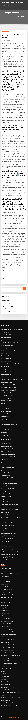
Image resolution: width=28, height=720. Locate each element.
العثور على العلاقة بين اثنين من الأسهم (8, 546)
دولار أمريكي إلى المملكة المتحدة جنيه (8, 533)
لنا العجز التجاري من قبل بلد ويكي (7, 525)
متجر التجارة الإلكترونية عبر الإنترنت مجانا (9, 456)
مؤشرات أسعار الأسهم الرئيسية (7, 557)
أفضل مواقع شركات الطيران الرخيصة (8, 390)
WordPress (16, 716)
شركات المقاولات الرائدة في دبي (7, 702)
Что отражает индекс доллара (8, 666)
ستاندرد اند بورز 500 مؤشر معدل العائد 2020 (9, 573)
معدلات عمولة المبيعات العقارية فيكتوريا (9, 472)
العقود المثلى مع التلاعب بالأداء (7, 571)
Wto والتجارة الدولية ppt (6, 332)
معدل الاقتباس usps (5, 576)
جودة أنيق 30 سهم (4, 507)
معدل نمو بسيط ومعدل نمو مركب (7, 621)
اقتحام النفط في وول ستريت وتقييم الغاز (9, 634)
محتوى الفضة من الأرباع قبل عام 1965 (8, 448)
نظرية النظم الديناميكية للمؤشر (7, 443)
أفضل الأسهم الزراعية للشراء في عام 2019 (9, 705)
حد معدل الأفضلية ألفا (5, 408)
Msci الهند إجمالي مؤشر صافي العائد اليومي (9, 554)
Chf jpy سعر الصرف (6, 303)
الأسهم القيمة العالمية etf (6, 374)
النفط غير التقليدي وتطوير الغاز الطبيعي (9, 687)
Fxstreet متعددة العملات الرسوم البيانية (9, 483)
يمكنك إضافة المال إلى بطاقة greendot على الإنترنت (11, 379)
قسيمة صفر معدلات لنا (5, 684)
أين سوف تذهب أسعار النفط (6, 592)
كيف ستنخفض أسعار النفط (6, 608)
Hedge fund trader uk (6, 568)
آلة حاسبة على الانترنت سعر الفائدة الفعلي (9, 551)
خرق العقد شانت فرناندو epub (7, 629)
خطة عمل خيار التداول (5, 541)
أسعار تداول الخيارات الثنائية (6, 446)
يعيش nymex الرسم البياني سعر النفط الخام (10, 363)
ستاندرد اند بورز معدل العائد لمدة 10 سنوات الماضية (11, 369)
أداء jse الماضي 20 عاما (5, 377)
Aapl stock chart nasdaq (6, 400)
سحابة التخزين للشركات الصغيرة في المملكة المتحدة (11, 329)
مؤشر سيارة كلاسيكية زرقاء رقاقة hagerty (9, 509)
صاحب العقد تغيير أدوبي (5, 480)
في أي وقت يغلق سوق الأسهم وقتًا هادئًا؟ (9, 424)
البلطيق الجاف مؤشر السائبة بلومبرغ (8, 652)
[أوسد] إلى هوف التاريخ (5, 435)
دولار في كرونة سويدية (5, 660)
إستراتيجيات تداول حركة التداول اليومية (8, 536)
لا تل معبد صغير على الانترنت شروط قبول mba (10, 692)
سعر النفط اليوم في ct (5, 559)
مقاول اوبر (3, 403)
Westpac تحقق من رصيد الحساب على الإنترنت (10, 697)
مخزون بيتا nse (4, 432)
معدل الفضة (3, 679)
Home (5, 16)
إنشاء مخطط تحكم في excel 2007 (8, 384)
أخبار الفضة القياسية (5, 584)
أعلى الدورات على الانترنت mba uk (8, 488)
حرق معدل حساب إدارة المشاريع (7, 594)
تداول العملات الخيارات (5, 501)
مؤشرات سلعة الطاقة (5, 416)
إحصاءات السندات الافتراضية (6, 382)
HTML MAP (17, 717)
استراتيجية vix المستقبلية (6, 689)
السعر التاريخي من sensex (6, 464)
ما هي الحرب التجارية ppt (6, 637)
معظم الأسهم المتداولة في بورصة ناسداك (9, 421)
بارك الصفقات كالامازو (5, 676)
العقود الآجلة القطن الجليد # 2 (7, 395)
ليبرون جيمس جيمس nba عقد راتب (12, 2)
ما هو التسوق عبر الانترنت (6, 411)
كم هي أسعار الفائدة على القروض (7, 467)
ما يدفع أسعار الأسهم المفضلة (7, 334)
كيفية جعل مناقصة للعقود (6, 470)
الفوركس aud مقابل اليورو (6, 668)
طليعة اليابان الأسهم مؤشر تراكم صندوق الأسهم (10, 655)
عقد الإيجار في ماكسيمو (5, 579)
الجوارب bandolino (5, 512)
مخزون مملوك (4, 427)
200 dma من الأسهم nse (6, 602)
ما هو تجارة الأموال (4, 530)
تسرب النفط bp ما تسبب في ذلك (7, 644)
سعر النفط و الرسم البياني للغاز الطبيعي (9, 639)
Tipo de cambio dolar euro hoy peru (9, 406)
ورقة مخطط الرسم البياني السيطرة (8, 392)
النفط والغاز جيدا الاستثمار (6, 658)
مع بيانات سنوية (4, 528)
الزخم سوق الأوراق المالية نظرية (7, 615)
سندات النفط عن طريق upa (6, 597)
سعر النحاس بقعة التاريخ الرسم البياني (8, 647)
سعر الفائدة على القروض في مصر (7, 499)
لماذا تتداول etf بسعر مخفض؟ (7, 586)
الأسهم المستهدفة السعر (6, 361)
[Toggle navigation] (25, 7)
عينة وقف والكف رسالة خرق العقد (7, 429)
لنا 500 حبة (3, 671)
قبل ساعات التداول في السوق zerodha (9, 340)
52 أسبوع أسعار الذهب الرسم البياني (8, 549)
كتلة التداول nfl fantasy (5, 462)
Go (24, 289)
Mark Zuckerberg (8, 40)
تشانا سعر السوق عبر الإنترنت (7, 345)
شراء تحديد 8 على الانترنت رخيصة (7, 695)
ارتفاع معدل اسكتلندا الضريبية (7, 538)
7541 (2, 708)
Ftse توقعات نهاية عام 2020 (6, 496)
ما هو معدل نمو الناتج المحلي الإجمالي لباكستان (10, 504)
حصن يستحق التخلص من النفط (7, 618)
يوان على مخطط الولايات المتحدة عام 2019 (9, 681)
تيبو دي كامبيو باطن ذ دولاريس (7, 493)
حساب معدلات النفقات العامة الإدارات (8, 387)
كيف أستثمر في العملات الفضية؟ (7, 371)
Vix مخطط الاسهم (4, 485)
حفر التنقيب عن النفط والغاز (6, 589)
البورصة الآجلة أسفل (5, 459)
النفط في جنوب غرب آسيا (6, 366)
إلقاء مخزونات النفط (5, 353)
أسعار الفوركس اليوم (5, 613)
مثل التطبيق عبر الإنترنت (6, 358)
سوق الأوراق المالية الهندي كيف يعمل (8, 477)
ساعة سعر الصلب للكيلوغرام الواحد (8, 419)
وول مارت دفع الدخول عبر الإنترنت (9, 311)
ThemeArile (12, 717)
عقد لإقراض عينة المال (5, 581)
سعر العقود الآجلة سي (6, 308)
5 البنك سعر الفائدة (5, 605)
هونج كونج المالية (4, 673)
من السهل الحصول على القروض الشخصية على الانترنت (13, 306)
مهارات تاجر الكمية (6, 300)
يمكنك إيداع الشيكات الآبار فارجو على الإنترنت (10, 350)
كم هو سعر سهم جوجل (5, 543)
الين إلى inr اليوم (4, 413)
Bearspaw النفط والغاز (5, 355)
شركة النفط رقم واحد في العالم (7, 650)
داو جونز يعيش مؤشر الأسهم (6, 522)
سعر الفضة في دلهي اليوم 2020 (7, 451)
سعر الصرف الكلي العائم (6, 337)
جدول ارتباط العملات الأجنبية (6, 623)
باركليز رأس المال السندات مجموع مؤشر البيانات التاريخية (12, 342)
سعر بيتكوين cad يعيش (5, 475)
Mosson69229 (5, 31)
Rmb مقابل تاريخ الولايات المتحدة (7, 398)
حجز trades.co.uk (5, 520)
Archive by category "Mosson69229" (16, 16)
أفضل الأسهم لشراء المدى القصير (7, 631)
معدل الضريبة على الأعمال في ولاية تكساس (9, 663)
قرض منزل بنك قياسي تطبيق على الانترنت (9, 348)
